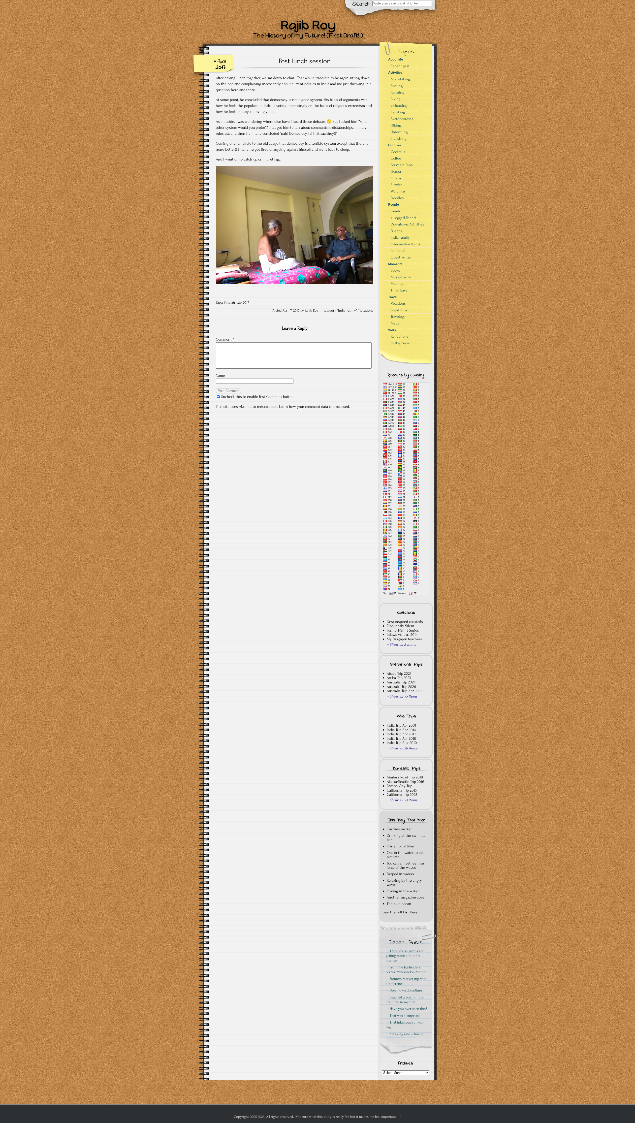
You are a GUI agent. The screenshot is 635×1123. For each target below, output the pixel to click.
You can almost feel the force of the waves (405, 865)
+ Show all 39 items (402, 748)
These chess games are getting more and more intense (405, 956)
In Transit (398, 250)
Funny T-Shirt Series (403, 630)
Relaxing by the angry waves (404, 882)
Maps (395, 323)
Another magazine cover (406, 897)
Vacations (366, 311)
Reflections (400, 336)
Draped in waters (400, 874)
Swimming (399, 105)
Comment (225, 339)
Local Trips (399, 310)
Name (220, 375)
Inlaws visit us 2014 (402, 634)
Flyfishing (399, 138)
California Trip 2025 (402, 794)
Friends (396, 231)
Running (397, 92)
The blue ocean (399, 903)
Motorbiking (400, 79)
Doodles (397, 198)
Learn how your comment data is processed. (314, 406)
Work (392, 330)
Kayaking (398, 112)
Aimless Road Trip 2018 (405, 777)
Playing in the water (403, 891)
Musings (397, 283)
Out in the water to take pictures (406, 854)
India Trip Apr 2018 (401, 738)
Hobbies (394, 145)
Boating (397, 86)
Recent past (400, 66)
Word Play (398, 191)
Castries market (399, 829)
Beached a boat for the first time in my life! (404, 999)
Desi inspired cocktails (405, 621)
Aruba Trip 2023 (399, 677)
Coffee (396, 158)
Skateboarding (402, 119)
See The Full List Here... (401, 912)
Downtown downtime (405, 990)
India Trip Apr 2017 (401, 734)
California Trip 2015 (402, 790)
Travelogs (398, 316)
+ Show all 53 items (402, 800)
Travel (392, 297)
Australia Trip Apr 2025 (404, 691)
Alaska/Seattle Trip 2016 (405, 781)
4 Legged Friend (403, 218)
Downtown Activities (407, 224)
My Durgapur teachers (404, 639)
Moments (395, 264)
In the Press (400, 343)
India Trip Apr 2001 (401, 725)
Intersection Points (406, 244)
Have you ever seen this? (407, 1009)
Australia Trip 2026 (401, 686)
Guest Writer (401, 257)
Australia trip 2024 (401, 682)
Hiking (396, 125)
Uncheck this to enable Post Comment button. (257, 396)
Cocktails (398, 152)
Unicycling (399, 132)
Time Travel (400, 290)
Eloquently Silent (400, 626)
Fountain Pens (402, 165)
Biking (396, 99)
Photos (396, 178)
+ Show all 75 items (402, 696)
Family (396, 211)
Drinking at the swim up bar (406, 837)
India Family (347, 311)
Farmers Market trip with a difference (406, 981)
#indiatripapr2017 (236, 303)
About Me (395, 59)
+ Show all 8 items (401, 644)
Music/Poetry (401, 277)
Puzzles (397, 185)
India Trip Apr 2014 (401, 730)
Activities (395, 72)
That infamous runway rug (404, 1024)
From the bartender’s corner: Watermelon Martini (406, 969)
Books (395, 270)
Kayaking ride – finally (405, 1034)
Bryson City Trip (399, 786)
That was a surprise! (404, 1016)
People (393, 204)
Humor (396, 171)
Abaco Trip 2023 (399, 673)
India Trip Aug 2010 (402, 742)
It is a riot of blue (400, 846)
